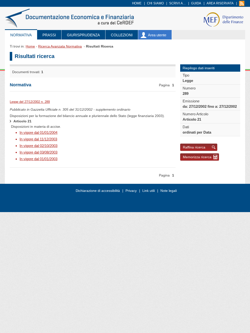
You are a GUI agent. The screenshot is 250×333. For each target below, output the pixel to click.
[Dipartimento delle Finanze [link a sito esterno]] (223, 19)
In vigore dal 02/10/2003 (38, 146)
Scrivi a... (177, 3)
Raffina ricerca (194, 147)
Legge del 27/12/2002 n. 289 (30, 102)
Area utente (157, 35)
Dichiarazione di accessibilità (98, 191)
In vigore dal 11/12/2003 (38, 139)
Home (137, 3)
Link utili (148, 191)
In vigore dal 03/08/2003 (38, 152)
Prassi (49, 35)
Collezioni (122, 35)
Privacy (131, 191)
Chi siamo (155, 3)
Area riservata (220, 3)
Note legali (168, 191)
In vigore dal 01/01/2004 (38, 132)
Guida (196, 3)
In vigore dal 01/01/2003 (38, 159)
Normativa (21, 35)
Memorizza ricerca (197, 157)
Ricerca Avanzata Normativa (60, 46)
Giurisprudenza (83, 35)
